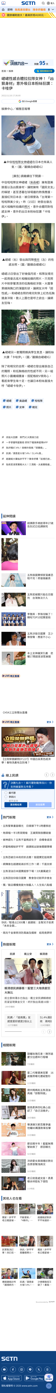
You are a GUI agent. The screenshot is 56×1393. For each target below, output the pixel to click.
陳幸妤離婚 (39, 9)
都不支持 (13, 800)
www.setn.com (30, 1385)
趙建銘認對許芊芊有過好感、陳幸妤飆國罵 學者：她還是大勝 (44, 1219)
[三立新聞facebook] (13, 1369)
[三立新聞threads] (47, 1369)
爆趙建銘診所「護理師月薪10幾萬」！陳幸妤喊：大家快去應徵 (9, 1283)
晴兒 (36, 259)
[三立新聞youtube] (4, 1369)
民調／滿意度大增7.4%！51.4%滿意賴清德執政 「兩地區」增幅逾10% (27, 1283)
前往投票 (40, 804)
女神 (24, 162)
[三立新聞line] (30, 1369)
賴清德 (44, 954)
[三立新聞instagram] (21, 1369)
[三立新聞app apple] (11, 1378)
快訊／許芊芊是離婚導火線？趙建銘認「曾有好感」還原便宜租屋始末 (27, 1251)
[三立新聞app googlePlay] (34, 1378)
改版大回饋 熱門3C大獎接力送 (22, 437)
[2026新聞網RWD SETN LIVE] (3, 3)
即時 (10, 9)
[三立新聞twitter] (38, 1369)
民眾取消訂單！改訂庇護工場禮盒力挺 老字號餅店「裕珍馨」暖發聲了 (9, 1251)
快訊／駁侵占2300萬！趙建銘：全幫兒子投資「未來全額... (27, 924)
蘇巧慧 (12, 792)
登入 (53, 3)
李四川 (12, 796)
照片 (27, 206)
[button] (43, 3)
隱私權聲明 (7, 1385)
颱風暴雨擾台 (22, 9)
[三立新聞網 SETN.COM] (3, 9)
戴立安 (28, 954)
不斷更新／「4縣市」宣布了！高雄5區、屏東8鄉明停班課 (26, 1219)
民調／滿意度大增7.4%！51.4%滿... (24, 453)
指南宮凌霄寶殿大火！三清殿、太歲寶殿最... (28, 464)
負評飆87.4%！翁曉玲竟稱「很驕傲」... (26, 447)
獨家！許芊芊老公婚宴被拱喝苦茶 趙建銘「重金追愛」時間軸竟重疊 (9, 1219)
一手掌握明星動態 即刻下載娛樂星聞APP (27, 442)
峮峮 (29, 162)
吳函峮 (34, 182)
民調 (12, 954)
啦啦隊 (16, 162)
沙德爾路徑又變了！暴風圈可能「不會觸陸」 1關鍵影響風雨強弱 (45, 1283)
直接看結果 (16, 804)
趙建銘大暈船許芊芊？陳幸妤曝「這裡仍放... (28, 458)
